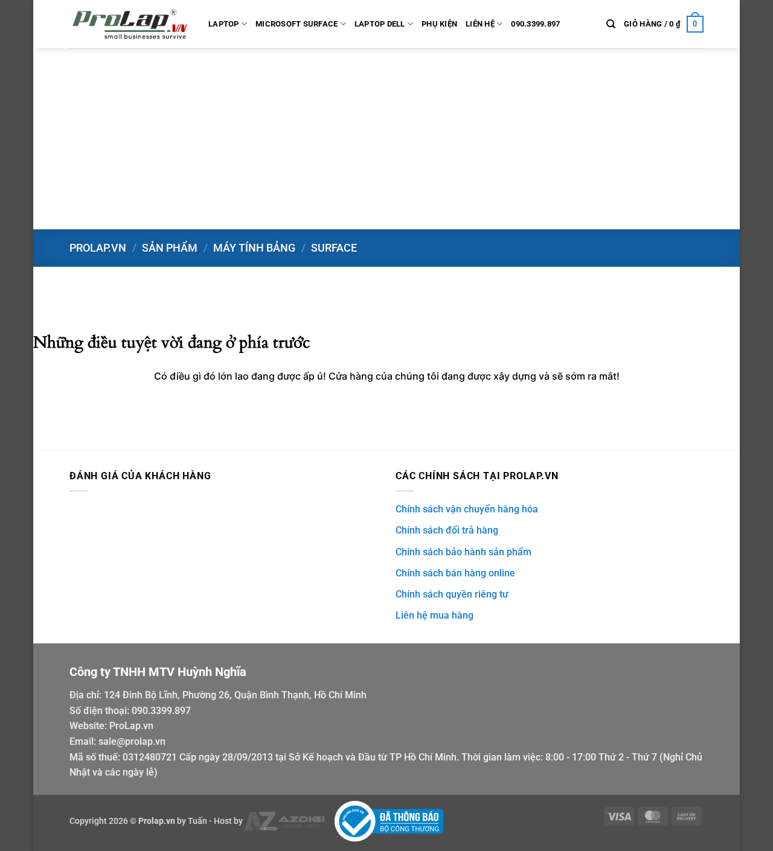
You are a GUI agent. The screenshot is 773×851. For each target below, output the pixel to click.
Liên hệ (480, 23)
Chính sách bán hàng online (455, 573)
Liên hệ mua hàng (434, 615)
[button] (664, 24)
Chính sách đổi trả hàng (447, 530)
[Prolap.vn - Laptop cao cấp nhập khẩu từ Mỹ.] (129, 24)
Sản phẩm (169, 247)
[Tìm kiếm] (610, 24)
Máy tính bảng (254, 247)
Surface (334, 247)
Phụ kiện (439, 23)
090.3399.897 (535, 23)
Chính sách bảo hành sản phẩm (463, 552)
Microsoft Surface (296, 23)
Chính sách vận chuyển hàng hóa (467, 509)
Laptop (223, 23)
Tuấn (197, 821)
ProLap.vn (131, 725)
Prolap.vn (97, 247)
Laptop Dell (379, 23)
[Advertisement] (386, 138)
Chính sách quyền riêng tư (452, 594)
